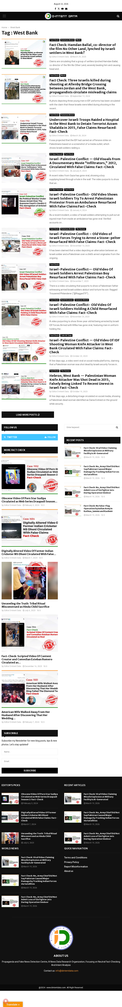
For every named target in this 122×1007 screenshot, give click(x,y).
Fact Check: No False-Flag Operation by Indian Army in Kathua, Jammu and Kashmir (98, 508)
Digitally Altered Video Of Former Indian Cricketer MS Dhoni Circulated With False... (29, 552)
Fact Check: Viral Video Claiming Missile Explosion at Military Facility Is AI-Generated (100, 451)
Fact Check (54, 40)
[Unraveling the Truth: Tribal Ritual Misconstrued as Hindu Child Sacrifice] (30, 580)
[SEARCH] (117, 427)
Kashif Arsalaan (67, 300)
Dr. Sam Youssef (56, 154)
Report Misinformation (76, 866)
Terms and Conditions (75, 857)
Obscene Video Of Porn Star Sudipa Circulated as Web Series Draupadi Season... (29, 500)
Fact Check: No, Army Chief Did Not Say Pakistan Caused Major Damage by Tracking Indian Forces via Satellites (102, 470)
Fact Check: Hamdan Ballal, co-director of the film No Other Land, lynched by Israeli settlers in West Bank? (82, 49)
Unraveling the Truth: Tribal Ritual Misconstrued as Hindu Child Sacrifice (25, 605)
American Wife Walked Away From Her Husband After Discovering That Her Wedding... (26, 715)
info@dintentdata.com (67, 970)
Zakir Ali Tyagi (66, 335)
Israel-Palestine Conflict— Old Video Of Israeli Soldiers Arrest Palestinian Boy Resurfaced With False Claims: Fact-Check (82, 273)
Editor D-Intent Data (60, 57)
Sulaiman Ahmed (67, 40)
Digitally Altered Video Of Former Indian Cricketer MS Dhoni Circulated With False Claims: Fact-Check (39, 816)
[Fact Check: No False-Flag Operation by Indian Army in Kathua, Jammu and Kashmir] (72, 510)
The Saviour (80, 229)
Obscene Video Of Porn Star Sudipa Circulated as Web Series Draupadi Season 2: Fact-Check (39, 797)
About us (68, 871)
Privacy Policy (71, 862)
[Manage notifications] (5, 1001)
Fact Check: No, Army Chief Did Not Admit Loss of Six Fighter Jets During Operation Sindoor (102, 490)
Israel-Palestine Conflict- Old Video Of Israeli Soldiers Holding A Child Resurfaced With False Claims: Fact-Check (83, 309)
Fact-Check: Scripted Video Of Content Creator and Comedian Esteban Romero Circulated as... (27, 659)
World (78, 40)
